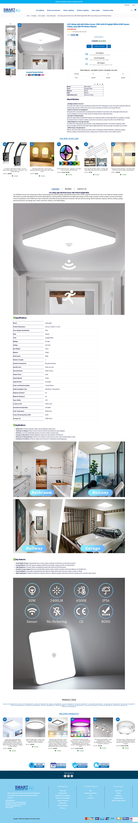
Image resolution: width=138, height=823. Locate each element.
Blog (90, 790)
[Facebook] (65, 776)
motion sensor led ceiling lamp (75, 705)
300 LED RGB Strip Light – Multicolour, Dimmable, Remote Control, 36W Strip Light (42, 169)
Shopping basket (118, 798)
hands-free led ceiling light (68, 706)
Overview (55, 189)
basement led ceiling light (119, 705)
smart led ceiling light (67, 704)
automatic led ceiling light (91, 705)
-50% (72, 719)
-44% (86, 144)
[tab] (55, 189)
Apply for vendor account (118, 800)
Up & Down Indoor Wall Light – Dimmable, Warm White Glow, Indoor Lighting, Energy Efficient (96, 169)
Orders (118, 793)
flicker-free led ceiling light (127, 704)
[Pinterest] (68, 776)
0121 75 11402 (9, 807)
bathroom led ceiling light (9, 704)
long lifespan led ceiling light (31, 705)
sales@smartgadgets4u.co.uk (13, 805)
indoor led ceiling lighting (47, 705)
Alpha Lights (98, 37)
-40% (27, 719)
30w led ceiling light (60, 705)
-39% (118, 719)
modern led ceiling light (40, 704)
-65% (113, 144)
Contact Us (81, 189)
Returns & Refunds (62, 800)
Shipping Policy (62, 793)
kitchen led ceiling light (80, 704)
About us (62, 808)
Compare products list (90, 793)
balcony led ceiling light (16, 705)
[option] (10, 30)
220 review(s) (75, 31)
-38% (59, 144)
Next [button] (10, 77)
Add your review (82, 31)
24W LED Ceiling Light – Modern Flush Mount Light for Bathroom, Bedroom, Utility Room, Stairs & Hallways (35, 741)
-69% (32, 144)
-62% (5, 719)
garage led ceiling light (105, 705)
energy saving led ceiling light (111, 704)
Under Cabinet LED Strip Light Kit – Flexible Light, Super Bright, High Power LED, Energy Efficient (69, 169)
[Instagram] (72, 776)
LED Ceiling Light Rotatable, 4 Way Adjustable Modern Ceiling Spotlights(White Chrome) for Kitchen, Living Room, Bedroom (103, 741)
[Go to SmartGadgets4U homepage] (24, 789)
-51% (19, 25)
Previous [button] (10, 24)
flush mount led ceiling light (25, 704)
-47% (5, 144)
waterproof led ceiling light (95, 704)
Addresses (118, 795)
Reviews (68, 189)
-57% (50, 719)
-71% (95, 719)
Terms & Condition (63, 805)
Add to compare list (109, 46)
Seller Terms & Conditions (63, 798)
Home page (63, 790)
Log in (133, 5)
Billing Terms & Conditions (62, 795)
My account (118, 790)
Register (127, 5)
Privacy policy (62, 803)
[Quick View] (11, 154)
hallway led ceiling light (54, 704)
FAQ (90, 795)
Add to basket (18, 154)
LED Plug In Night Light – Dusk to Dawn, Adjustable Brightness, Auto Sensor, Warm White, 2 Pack (15, 170)
